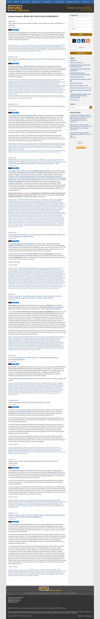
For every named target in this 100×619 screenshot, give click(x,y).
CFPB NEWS (30, 201)
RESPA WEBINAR (30, 282)
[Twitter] (74, 41)
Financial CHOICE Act (20, 286)
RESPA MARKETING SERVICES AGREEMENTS (32, 146)
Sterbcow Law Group (33, 255)
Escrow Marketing (53, 223)
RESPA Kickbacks (31, 152)
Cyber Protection (11, 286)
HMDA (27, 286)
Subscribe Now (81, 53)
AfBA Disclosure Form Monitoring (43, 221)
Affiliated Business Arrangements (30, 95)
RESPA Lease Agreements (41, 152)
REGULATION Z (24, 209)
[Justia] (83, 41)
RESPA (28, 46)
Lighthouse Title (31, 411)
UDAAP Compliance (35, 92)
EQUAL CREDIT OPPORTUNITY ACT (24, 275)
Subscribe (81, 47)
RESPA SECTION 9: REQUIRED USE (40, 89)
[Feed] (88, 41)
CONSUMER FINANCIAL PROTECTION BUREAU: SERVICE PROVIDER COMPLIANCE (39, 206)
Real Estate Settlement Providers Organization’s (23, 172)
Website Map (59, 593)
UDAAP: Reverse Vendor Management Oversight (27, 219)
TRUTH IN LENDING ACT (40, 218)
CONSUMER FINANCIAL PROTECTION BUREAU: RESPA (36, 81)
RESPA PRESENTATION (32, 86)
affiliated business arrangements (20, 45)
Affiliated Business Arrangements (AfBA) (36, 45)
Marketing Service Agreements (48, 150)
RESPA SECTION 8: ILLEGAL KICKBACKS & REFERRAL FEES (42, 49)
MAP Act (56, 286)
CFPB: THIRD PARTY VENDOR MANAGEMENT (50, 201)
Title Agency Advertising (55, 96)
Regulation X (37, 144)
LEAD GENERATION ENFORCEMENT (43, 82)
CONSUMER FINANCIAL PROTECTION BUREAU (19, 202)
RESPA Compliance (22, 152)
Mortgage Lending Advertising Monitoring (32, 225)
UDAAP (57, 288)
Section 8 (59, 152)
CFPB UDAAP (23, 46)
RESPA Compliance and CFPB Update (34, 66)
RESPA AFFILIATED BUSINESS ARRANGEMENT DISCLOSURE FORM (40, 84)
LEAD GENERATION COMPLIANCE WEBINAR (21, 208)
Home (9, 1)
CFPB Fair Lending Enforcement (52, 45)
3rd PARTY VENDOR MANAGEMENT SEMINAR (23, 199)
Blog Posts (73, 593)
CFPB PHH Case (59, 222)
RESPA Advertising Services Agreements (39, 46)
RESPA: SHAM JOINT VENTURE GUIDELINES (45, 91)
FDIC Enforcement (16, 150)
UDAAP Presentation (46, 225)
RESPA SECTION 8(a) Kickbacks (44, 147)
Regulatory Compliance (34, 288)
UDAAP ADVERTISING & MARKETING (22, 92)
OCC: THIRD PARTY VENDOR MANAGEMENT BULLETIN (35, 276)
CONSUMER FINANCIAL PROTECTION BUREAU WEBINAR (43, 202)
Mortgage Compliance (27, 96)
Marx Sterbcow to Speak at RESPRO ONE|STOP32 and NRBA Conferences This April (81, 134)
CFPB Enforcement (41, 95)
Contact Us (66, 593)
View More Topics (74, 99)
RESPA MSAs (62, 48)
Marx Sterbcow (12, 171)
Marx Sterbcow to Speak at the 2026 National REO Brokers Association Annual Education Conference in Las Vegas (81, 126)
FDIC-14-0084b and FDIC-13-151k (52, 472)
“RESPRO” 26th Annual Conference (47, 172)
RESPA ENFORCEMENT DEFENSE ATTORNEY (25, 85)
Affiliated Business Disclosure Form (52, 79)
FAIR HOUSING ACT (36, 275)
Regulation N (26, 288)
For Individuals (59, 1)
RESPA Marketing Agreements (55, 85)
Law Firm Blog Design (85, 616)
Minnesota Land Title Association (15, 96)
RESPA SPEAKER (26, 51)
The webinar (53, 370)
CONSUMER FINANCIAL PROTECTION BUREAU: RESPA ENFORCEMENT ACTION (35, 386)
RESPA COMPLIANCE (31, 48)
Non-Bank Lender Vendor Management (41, 96)
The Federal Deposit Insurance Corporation (20, 470)
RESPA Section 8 (51, 152)
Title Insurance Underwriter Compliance (23, 98)
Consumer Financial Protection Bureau (54, 95)
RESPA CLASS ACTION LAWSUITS (27, 210)
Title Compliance (47, 288)
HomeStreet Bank (29, 117)
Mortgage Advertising (60, 150)
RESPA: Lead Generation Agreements (26, 91)
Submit (81, 34)
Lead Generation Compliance (35, 150)
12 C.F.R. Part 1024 (17, 143)
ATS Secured (61, 366)
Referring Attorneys (73, 1)
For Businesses (47, 1)
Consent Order (60, 115)
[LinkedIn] (79, 41)
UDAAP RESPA (43, 92)
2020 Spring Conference (26, 68)
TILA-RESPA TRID (48, 348)
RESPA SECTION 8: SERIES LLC (36, 215)
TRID (52, 288)
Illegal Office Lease (24, 150)
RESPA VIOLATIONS (36, 51)
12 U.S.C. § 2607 (25, 143)
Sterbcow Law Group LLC (26, 615)
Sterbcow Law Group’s (27, 171)
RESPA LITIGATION (43, 212)
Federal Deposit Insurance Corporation (21, 115)
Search (90, 107)
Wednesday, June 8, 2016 (54, 309)
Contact (86, 1)
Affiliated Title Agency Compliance (39, 222)
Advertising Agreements (17, 95)
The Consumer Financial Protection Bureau (20, 524)
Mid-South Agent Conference (28, 34)
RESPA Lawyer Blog (18, 8)
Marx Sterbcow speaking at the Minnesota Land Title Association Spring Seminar (36, 59)
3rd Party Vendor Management (18, 221)
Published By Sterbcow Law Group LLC (79, 8)
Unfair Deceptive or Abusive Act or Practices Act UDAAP (52, 219)
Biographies (35, 1)
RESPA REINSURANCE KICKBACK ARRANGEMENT (49, 86)
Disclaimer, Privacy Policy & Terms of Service (44, 593)
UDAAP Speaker (54, 225)
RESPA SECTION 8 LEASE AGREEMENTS (17, 49)
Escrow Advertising (44, 223)
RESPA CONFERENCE (41, 48)
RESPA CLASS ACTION (13, 210)
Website (16, 1)
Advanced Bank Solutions (15, 368)
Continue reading (12, 265)
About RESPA (25, 1)
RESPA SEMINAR (17, 51)
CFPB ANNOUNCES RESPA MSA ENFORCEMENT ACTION (29, 402)
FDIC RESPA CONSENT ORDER (46, 143)
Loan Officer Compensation (48, 286)
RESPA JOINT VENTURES (52, 48)
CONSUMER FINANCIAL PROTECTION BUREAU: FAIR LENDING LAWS (29, 384)
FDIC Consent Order (34, 143)
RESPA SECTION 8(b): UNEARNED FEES (22, 89)
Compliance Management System (15, 223)
